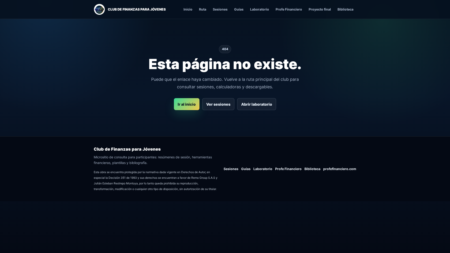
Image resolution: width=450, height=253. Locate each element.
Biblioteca (345, 9)
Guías (239, 9)
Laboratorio (259, 9)
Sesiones (220, 9)
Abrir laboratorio (256, 104)
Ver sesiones (218, 104)
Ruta (202, 9)
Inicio (188, 9)
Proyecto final (320, 9)
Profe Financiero (289, 9)
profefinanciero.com (339, 169)
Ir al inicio (187, 104)
